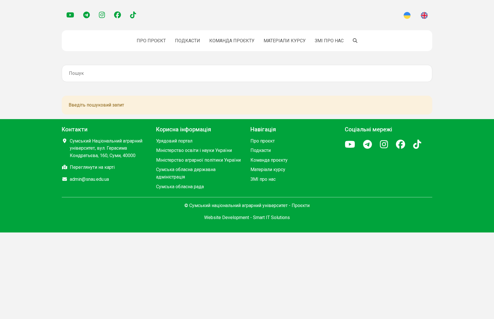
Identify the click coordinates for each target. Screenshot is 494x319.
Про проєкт (151, 40)
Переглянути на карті (92, 167)
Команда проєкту (231, 40)
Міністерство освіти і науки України (194, 150)
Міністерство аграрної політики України (198, 160)
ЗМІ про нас (329, 40)
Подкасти (187, 40)
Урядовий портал (174, 141)
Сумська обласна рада (180, 186)
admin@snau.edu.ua (89, 179)
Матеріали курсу (285, 40)
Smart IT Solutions (271, 217)
